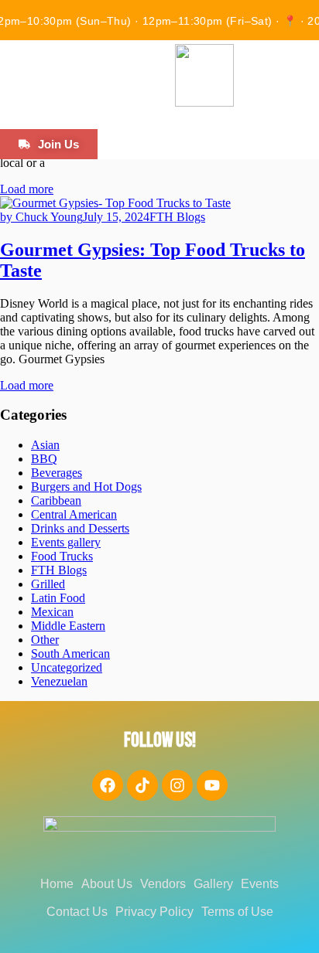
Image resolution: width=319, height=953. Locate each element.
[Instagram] (177, 785)
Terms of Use (237, 911)
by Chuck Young (41, 216)
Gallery (213, 883)
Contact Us (77, 911)
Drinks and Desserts (80, 528)
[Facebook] (107, 785)
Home (57, 883)
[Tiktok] (142, 785)
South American (70, 653)
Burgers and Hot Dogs (86, 486)
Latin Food (58, 597)
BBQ (44, 458)
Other (45, 639)
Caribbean (56, 500)
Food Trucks (62, 556)
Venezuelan (59, 681)
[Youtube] (212, 785)
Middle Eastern (68, 625)
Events (260, 883)
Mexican (52, 611)
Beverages (56, 472)
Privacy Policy (154, 911)
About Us (106, 883)
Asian (45, 444)
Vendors (163, 883)
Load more (26, 189)
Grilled (48, 584)
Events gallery (66, 542)
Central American (74, 514)
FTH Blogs (177, 216)
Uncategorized (66, 667)
